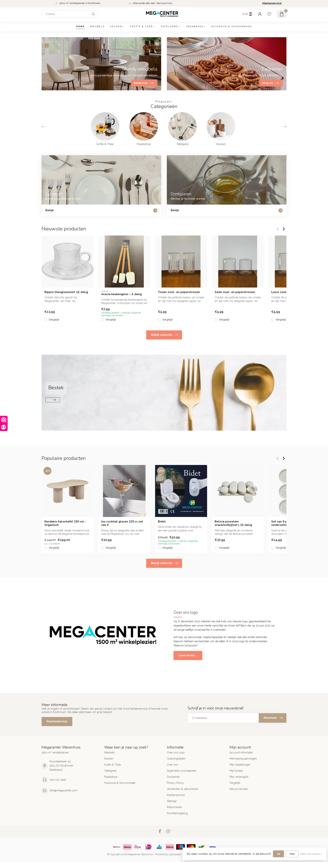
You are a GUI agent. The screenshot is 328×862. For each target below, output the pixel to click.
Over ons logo (176, 752)
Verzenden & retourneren (182, 788)
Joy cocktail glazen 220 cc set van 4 (122, 523)
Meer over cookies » (311, 854)
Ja (278, 853)
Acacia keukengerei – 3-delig (121, 294)
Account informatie (241, 752)
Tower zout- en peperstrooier (179, 292)
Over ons (172, 764)
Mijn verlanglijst (238, 776)
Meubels (97, 26)
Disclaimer (173, 776)
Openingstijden (176, 758)
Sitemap (172, 801)
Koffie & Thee (141, 26)
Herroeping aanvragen (243, 758)
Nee (292, 853)
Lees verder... (187, 655)
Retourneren (174, 807)
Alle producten (238, 788)
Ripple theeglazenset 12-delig (66, 292)
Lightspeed (175, 854)
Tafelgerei (170, 26)
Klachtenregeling (177, 813)
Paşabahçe (194, 26)
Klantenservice (272, 3)
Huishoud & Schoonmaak (231, 26)
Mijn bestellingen (239, 764)
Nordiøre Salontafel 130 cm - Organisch (65, 523)
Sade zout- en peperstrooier (235, 292)
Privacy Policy (175, 782)
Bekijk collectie (161, 334)
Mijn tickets (236, 770)
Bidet (162, 521)
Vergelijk (54, 319)
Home (80, 26)
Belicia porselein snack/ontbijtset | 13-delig (233, 523)
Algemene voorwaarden (181, 770)
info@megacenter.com (63, 790)
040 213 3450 (58, 779)
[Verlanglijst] (269, 14)
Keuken (116, 26)
